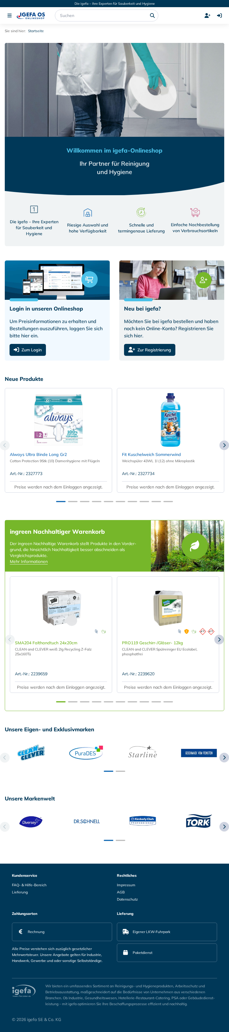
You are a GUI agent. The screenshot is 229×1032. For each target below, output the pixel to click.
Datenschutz (127, 899)
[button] (61, 501)
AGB (121, 892)
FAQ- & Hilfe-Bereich (29, 885)
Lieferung (20, 892)
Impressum (126, 885)
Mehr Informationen (29, 561)
